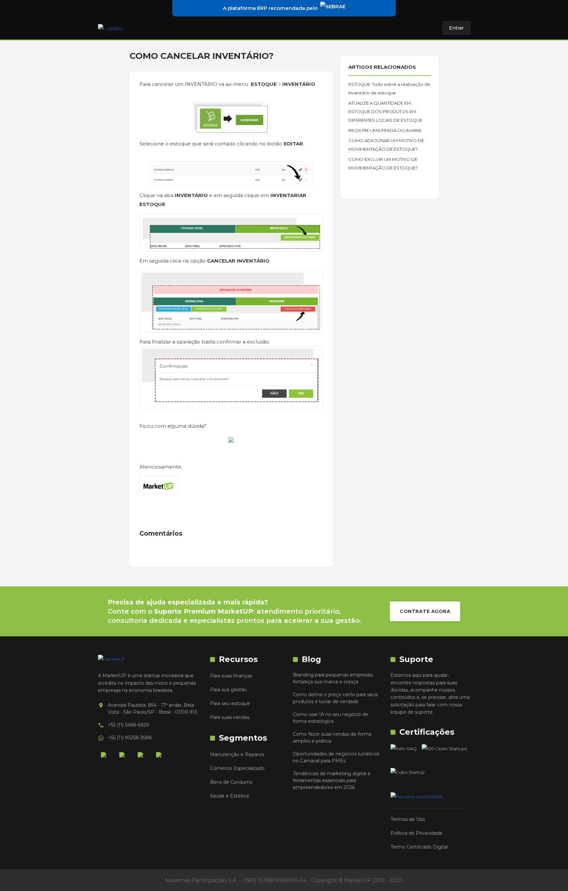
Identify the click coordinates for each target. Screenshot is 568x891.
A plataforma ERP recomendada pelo (270, 8)
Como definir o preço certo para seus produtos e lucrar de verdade (335, 698)
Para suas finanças (231, 676)
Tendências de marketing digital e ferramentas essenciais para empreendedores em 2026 (331, 780)
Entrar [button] (456, 28)
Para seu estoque (230, 703)
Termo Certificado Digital (419, 847)
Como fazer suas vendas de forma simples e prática (332, 737)
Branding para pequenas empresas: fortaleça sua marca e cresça (333, 678)
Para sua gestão (228, 690)
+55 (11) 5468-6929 (128, 725)
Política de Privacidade (416, 833)
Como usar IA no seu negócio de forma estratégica (330, 717)
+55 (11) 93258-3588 (130, 738)
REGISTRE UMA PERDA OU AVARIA (384, 130)
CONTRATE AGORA (425, 611)
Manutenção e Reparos (237, 754)
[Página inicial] (110, 28)
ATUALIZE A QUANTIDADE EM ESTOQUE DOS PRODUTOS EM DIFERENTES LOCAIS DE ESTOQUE (385, 111)
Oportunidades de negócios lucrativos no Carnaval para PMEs (336, 757)
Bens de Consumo (231, 782)
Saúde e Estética (229, 796)
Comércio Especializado (237, 768)
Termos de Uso (407, 819)
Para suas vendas (229, 717)
